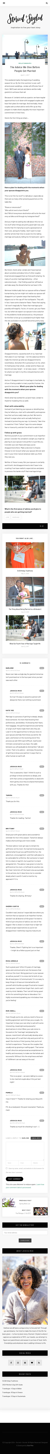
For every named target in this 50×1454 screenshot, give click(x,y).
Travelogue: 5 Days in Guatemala (13, 1396)
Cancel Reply (36, 1138)
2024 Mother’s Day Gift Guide (12, 1385)
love (7, 517)
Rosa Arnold (12, 961)
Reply (41, 668)
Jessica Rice (16, 691)
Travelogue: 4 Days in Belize (12, 1389)
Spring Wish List (24, 1204)
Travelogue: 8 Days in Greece (12, 1392)
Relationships (25, 63)
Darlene (25, 1138)
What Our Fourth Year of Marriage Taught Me (25, 643)
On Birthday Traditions (25, 571)
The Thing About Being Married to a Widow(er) (25, 609)
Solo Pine (30, 1445)
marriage (16, 517)
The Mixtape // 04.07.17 (23, 1213)
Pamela (9, 1093)
